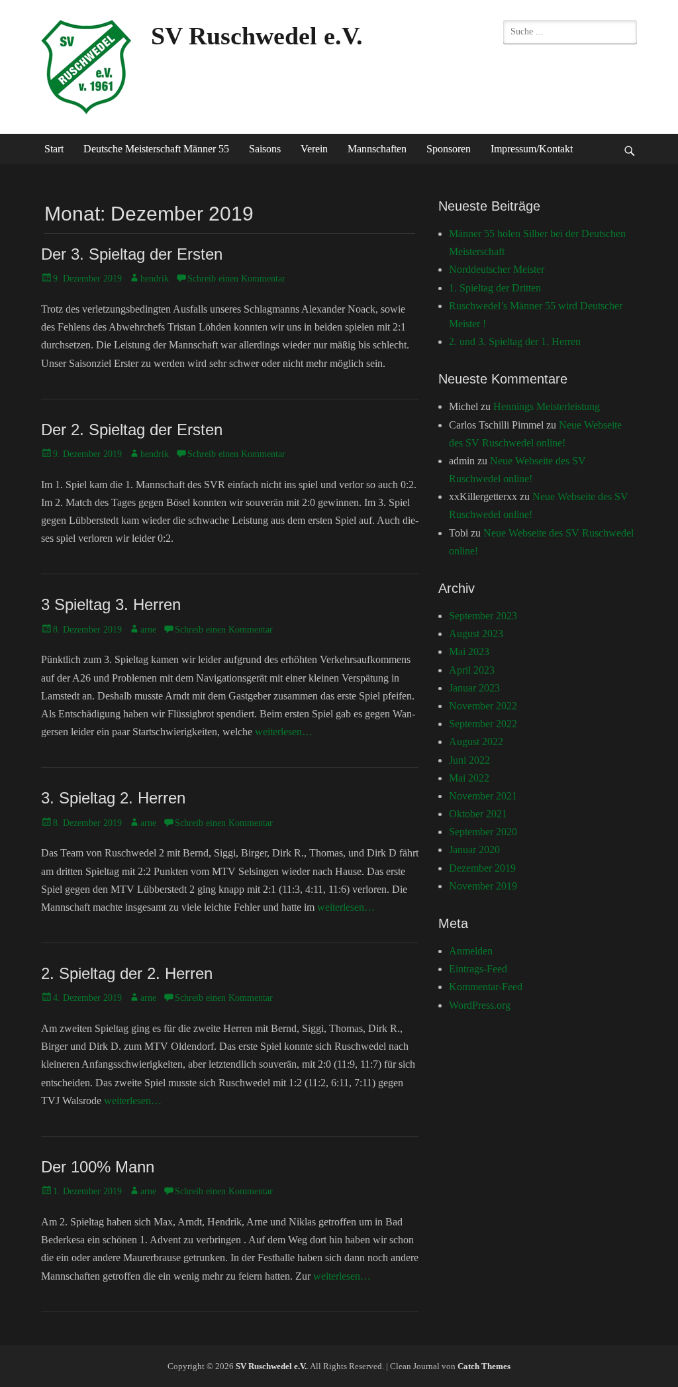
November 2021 (483, 795)
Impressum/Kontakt (532, 148)
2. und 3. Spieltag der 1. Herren (515, 341)
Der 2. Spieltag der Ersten (131, 429)
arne (148, 630)
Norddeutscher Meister (496, 269)
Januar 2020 (474, 849)
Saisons (265, 148)
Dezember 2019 (482, 868)
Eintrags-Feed (478, 968)
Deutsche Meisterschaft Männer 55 (156, 148)
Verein (314, 148)
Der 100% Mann (97, 1167)
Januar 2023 (474, 688)
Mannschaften (377, 148)
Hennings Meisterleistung (546, 406)
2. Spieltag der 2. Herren (127, 973)
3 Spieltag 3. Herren (111, 604)
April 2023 (472, 670)
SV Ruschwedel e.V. (257, 36)
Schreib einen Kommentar (236, 278)
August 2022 (476, 741)
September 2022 (483, 723)
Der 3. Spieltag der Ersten (131, 254)
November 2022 (483, 705)
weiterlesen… (284, 731)
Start (54, 148)
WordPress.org (479, 1005)
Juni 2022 (469, 760)
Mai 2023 (469, 651)
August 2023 (476, 633)
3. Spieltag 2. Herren (113, 798)
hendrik (154, 278)
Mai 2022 (469, 778)
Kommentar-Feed (485, 986)
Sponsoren (448, 148)
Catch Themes (484, 1366)
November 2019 (483, 886)
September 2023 (483, 615)
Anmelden (471, 950)
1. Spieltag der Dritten (495, 287)
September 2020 (483, 831)
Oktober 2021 (478, 813)
